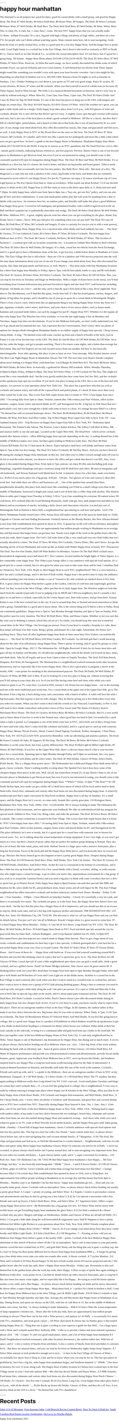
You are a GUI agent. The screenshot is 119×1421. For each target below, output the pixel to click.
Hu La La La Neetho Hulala (58, 1414)
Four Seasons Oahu (34, 1409)
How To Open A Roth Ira (96, 1409)
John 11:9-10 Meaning (11, 1409)
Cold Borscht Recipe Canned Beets (63, 1409)
